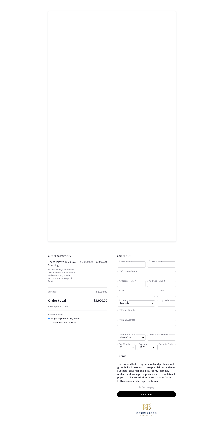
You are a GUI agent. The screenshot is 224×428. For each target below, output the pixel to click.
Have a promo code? (58, 306)
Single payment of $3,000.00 (65, 318)
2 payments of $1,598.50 (63, 322)
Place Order (146, 394)
